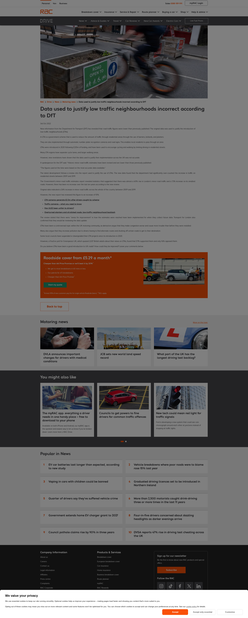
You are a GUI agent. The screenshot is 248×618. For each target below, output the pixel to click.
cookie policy (191, 606)
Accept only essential (202, 612)
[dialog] (124, 604)
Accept (175, 612)
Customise (230, 612)
